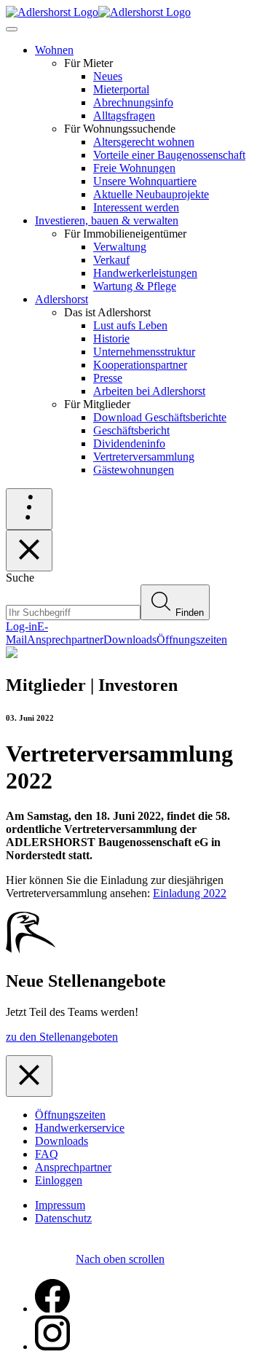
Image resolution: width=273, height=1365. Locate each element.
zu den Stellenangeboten (62, 1036)
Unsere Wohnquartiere (145, 181)
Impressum (60, 1205)
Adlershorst (61, 299)
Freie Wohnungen (134, 168)
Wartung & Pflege (134, 286)
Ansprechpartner (73, 1167)
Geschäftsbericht (131, 430)
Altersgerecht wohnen (143, 142)
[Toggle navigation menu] (11, 29)
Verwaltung (119, 246)
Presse (107, 378)
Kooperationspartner (140, 365)
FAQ (46, 1154)
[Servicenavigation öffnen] (29, 509)
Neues (107, 76)
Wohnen (54, 50)
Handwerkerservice (79, 1128)
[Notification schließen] (29, 1076)
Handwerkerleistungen (145, 273)
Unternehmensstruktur (144, 351)
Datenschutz (63, 1218)
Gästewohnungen (133, 470)
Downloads (61, 1141)
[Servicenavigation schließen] (29, 550)
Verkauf (111, 260)
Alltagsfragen (124, 115)
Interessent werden (136, 207)
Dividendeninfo (129, 443)
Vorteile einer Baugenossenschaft (169, 155)
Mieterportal (121, 89)
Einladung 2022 (189, 893)
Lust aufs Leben (130, 325)
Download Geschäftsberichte (159, 417)
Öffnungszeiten (70, 1114)
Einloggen (58, 1180)
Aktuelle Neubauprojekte (151, 194)
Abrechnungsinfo (133, 102)
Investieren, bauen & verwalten (106, 220)
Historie (111, 338)
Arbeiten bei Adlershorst (149, 391)
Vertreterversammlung (143, 456)
